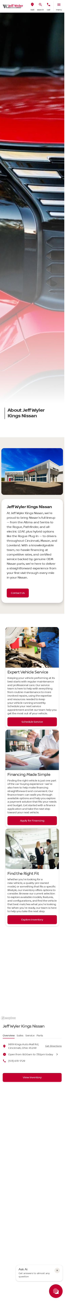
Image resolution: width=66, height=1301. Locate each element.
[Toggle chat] (56, 1291)
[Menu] (59, 5)
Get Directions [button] (53, 1046)
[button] (32, 6)
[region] (33, 984)
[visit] (32, 4)
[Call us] (48, 4)
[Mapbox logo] (8, 1018)
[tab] (9, 1035)
